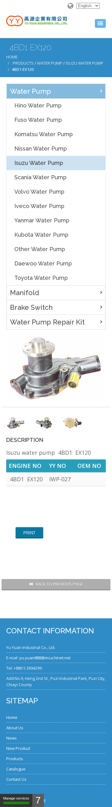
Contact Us (16, 779)
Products (23, 63)
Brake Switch (31, 307)
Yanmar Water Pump (41, 220)
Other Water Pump (39, 249)
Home (12, 57)
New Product (18, 748)
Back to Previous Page (59, 584)
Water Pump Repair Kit (47, 322)
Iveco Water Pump (39, 206)
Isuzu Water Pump (84, 63)
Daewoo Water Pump (43, 263)
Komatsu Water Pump (43, 134)
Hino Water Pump (38, 105)
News (11, 738)
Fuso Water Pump (38, 119)
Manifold (24, 293)
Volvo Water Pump (39, 191)
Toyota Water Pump (41, 278)
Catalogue (16, 769)
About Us (14, 727)
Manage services (16, 798)
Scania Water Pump (40, 177)
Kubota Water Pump (41, 234)
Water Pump (49, 63)
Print (29, 533)
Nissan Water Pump (40, 148)
